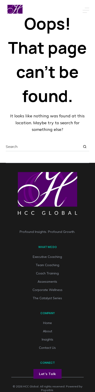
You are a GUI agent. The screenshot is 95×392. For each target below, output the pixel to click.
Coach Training (47, 273)
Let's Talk (47, 374)
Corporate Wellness (47, 290)
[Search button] (84, 146)
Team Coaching (47, 265)
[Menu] (86, 10)
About (47, 331)
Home (47, 323)
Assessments (47, 281)
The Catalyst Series (47, 298)
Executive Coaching (47, 257)
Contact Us (47, 348)
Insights (47, 339)
